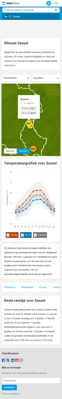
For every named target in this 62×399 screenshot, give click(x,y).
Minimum (10, 151)
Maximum (23, 151)
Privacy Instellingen (11, 394)
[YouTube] (17, 360)
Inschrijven (9, 387)
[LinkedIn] (12, 360)
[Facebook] (3, 360)
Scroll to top (57, 394)
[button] (36, 152)
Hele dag (42, 235)
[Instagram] (21, 360)
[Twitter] (8, 360)
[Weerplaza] (11, 3)
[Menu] (56, 3)
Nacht (28, 235)
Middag (14, 235)
